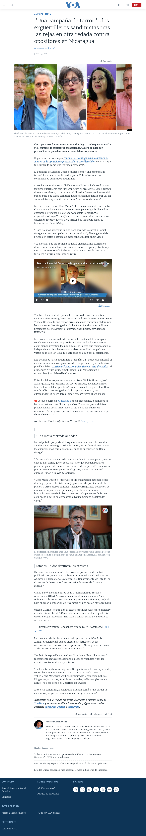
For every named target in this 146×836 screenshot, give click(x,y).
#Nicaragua (64, 400)
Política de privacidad (48, 794)
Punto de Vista (9, 828)
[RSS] (96, 789)
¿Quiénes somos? (46, 788)
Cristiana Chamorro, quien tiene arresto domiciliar (80, 366)
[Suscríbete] (109, 789)
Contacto (6, 797)
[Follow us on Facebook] (75, 789)
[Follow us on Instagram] (116, 789)
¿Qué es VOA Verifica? (49, 813)
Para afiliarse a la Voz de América (14, 790)
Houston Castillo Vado (45, 48)
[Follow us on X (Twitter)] (82, 789)
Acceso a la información (14, 813)
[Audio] (127, 5)
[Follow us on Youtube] (89, 789)
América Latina (42, 14)
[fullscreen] (109, 300)
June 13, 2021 (88, 421)
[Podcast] (103, 789)
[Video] (118, 5)
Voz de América (48, 267)
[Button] (106, 61)
